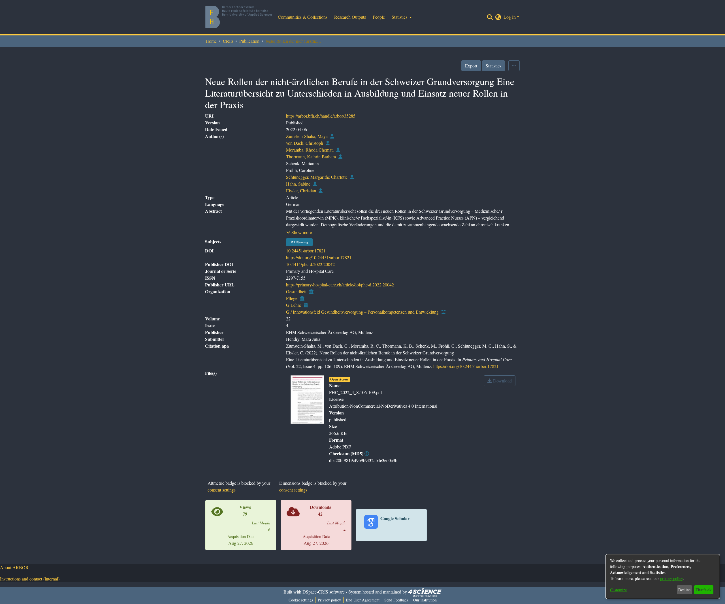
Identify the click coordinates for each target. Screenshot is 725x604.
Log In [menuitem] (510, 17)
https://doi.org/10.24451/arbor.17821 (318, 257)
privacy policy (671, 578)
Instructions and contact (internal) (29, 579)
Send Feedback (396, 600)
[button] (299, 232)
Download (502, 381)
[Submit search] (490, 17)
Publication (249, 41)
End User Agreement (362, 600)
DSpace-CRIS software (323, 592)
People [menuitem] (379, 17)
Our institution (425, 600)
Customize (618, 589)
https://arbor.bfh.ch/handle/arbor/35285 (320, 116)
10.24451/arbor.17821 (306, 251)
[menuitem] (401, 17)
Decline (684, 589)
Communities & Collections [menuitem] (302, 17)
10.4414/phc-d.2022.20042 (310, 264)
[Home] (238, 17)
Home (211, 41)
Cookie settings (301, 600)
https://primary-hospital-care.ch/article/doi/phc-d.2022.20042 (340, 285)
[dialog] (662, 576)
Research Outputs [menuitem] (350, 17)
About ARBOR (14, 567)
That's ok (704, 590)
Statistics (493, 66)
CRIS (228, 41)
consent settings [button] (222, 490)
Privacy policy (329, 600)
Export (471, 66)
